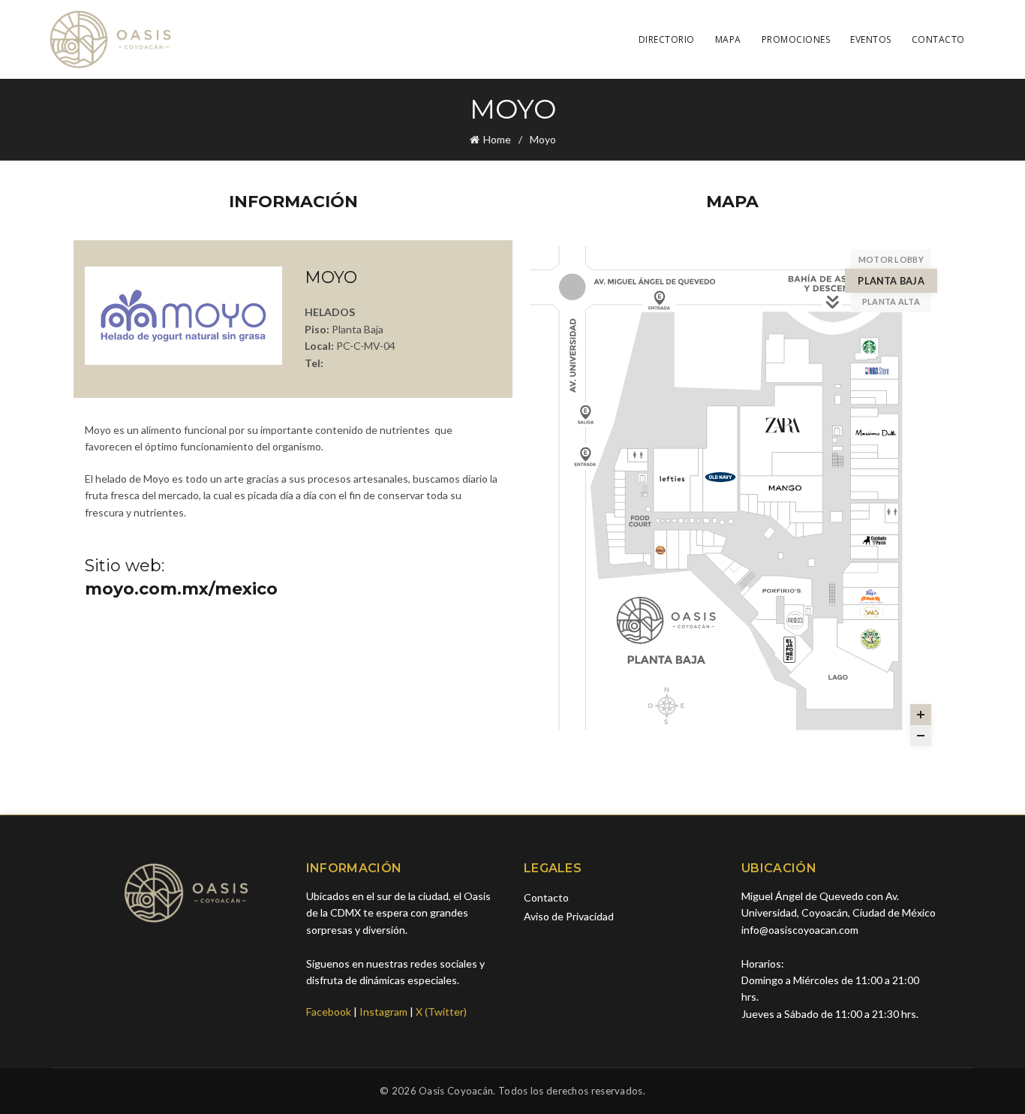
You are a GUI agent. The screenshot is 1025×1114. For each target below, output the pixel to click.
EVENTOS (870, 39)
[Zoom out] (920, 735)
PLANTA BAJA (891, 280)
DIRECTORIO (667, 39)
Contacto (546, 897)
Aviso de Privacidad (569, 916)
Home (497, 139)
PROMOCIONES (796, 39)
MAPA (728, 39)
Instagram (383, 1011)
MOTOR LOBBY (891, 259)
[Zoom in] (920, 714)
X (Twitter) (441, 1011)
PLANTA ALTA (891, 301)
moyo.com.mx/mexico (181, 589)
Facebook (328, 1011)
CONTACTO (938, 39)
